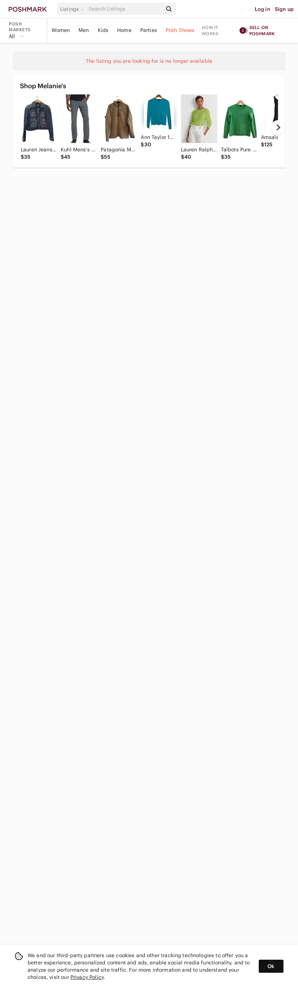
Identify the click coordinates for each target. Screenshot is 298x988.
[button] (73, 9)
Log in (262, 9)
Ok (270, 966)
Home (124, 30)
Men (83, 30)
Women (61, 30)
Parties (148, 30)
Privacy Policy (87, 977)
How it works (210, 30)
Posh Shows (180, 30)
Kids (103, 30)
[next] (278, 127)
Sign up (284, 9)
